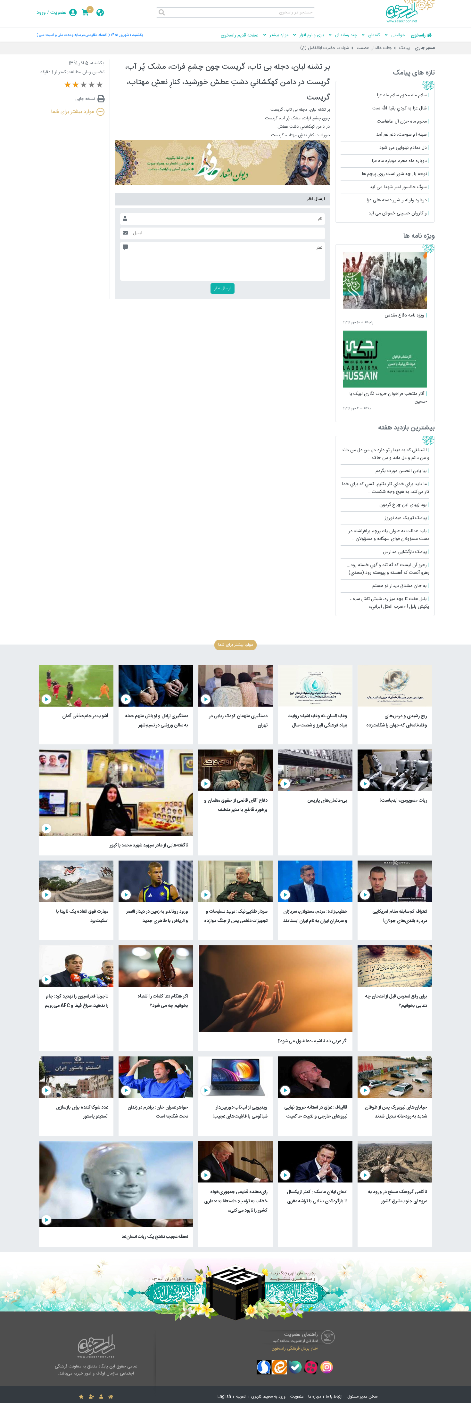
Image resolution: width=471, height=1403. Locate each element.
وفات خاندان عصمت (374, 48)
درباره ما (314, 1396)
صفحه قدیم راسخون (240, 35)
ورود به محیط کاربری (268, 1396)
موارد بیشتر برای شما (72, 112)
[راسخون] (410, 21)
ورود (41, 12)
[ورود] (101, 1397)
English (224, 1396)
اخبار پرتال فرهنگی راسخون (295, 1348)
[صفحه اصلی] (111, 1397)
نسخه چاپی (85, 98)
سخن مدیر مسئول (362, 1396)
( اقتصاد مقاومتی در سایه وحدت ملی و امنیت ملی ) (73, 35)
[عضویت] (91, 1397)
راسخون (418, 35)
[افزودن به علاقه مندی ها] (81, 1397)
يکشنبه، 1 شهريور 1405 (127, 35)
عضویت (58, 12)
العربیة (241, 1396)
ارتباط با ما (334, 1396)
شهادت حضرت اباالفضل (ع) (324, 48)
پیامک (404, 48)
